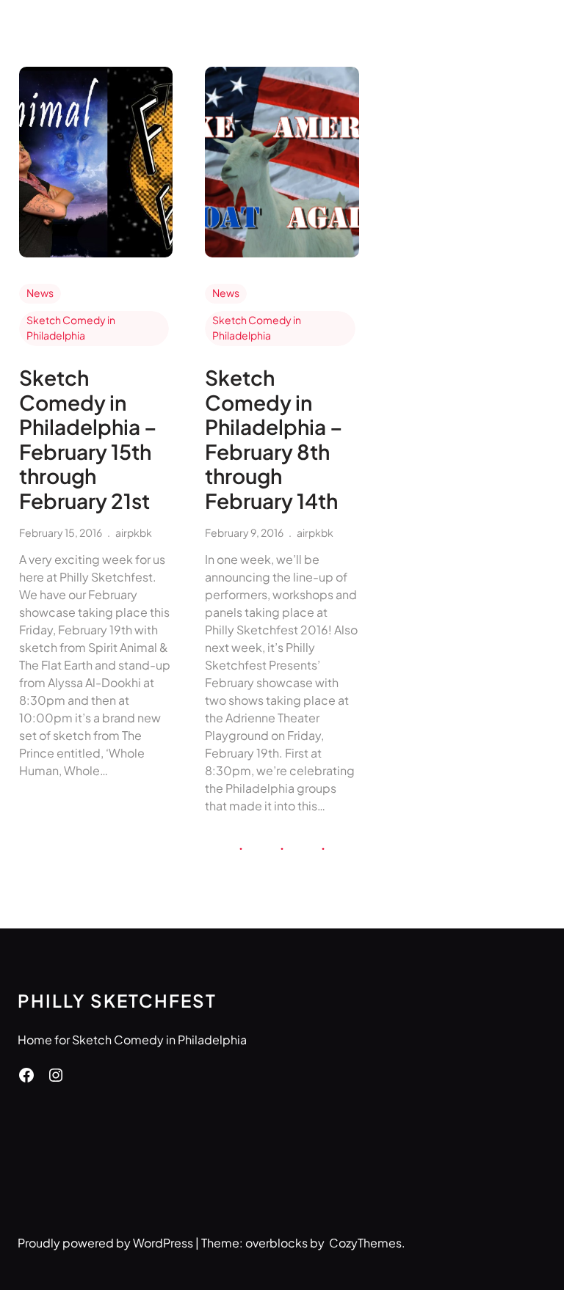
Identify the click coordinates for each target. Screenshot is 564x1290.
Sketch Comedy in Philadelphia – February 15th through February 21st (88, 439)
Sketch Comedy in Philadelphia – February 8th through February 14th (274, 439)
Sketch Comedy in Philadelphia (70, 327)
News (40, 292)
